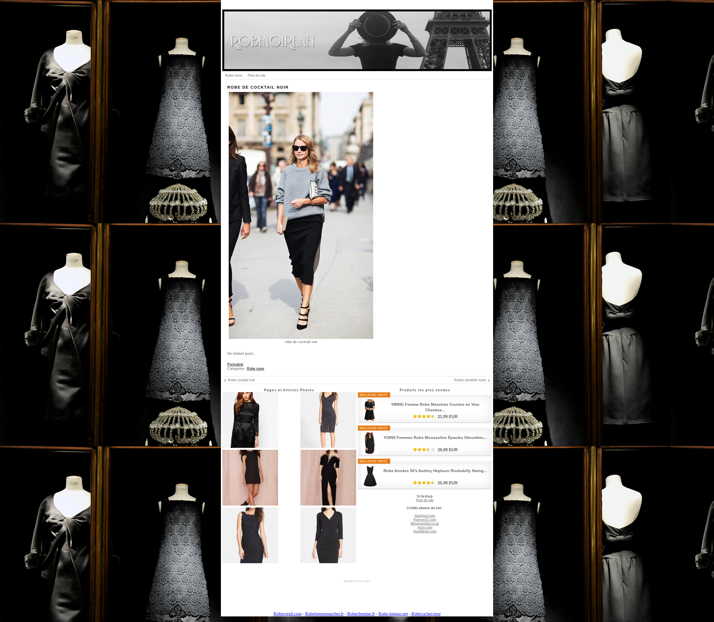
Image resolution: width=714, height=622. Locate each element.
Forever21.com (424, 520)
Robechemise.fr (361, 613)
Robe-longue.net (393, 613)
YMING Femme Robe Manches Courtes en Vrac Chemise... (435, 407)
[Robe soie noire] (250, 535)
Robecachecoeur (426, 613)
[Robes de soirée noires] (328, 535)
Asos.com (425, 527)
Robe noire (233, 75)
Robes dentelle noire (470, 380)
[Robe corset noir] (250, 478)
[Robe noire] (250, 420)
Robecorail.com (287, 613)
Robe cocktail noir (241, 380)
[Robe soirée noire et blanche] (328, 478)
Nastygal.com (424, 516)
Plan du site (257, 75)
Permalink (235, 364)
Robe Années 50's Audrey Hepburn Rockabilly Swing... (435, 470)
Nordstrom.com (424, 531)
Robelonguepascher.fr (324, 613)
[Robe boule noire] (328, 420)
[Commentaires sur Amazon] (424, 416)
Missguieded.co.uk (425, 524)
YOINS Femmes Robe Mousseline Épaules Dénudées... (435, 437)
